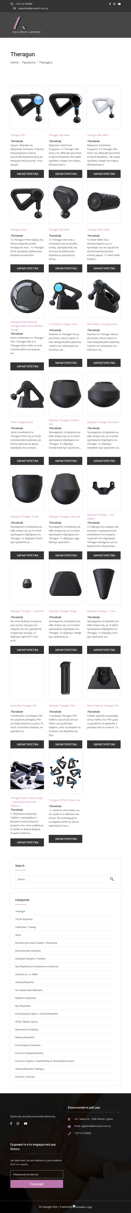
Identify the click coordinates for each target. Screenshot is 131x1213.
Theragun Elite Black (59, 135)
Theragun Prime (18, 229)
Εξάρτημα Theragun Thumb (24, 516)
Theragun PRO (18, 135)
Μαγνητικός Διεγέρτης (26, 1029)
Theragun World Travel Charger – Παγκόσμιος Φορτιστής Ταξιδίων (26, 801)
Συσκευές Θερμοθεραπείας (29, 1053)
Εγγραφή (37, 1184)
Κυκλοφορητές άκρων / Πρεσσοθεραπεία (36, 1013)
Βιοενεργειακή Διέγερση (28, 950)
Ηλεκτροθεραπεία (24, 982)
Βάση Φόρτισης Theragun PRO (103, 705)
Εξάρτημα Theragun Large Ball (64, 516)
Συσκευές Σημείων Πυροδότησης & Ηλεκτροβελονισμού (44, 1060)
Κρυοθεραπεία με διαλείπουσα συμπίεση (36, 966)
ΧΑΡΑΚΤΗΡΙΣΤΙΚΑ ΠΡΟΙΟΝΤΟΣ (28, 175)
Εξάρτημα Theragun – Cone (101, 611)
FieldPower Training (25, 927)
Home (14, 62)
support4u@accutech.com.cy (33, 8)
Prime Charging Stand (21, 422)
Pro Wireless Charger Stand (63, 324)
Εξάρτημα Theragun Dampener (103, 422)
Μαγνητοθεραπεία (24, 1037)
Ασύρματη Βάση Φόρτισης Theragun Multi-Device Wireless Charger (26, 325)
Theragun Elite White (97, 135)
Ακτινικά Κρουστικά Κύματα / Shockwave (36, 942)
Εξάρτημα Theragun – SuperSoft (26, 611)
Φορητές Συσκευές (25, 1076)
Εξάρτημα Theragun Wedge (63, 611)
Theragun (20, 911)
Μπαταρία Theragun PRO (62, 705)
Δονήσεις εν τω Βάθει (26, 974)
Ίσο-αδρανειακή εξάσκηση (28, 990)
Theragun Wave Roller (98, 229)
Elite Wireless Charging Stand (102, 324)
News (18, 934)
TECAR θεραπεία (23, 919)
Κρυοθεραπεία (22, 1005)
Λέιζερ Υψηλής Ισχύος (26, 1021)
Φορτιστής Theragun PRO (23, 705)
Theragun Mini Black (59, 229)
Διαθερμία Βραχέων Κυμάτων (30, 958)
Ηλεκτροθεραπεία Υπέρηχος (29, 1068)
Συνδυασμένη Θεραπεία (27, 1045)
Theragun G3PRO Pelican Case (65, 800)
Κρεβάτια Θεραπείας (25, 997)
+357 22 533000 (23, 3)
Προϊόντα (28, 62)
